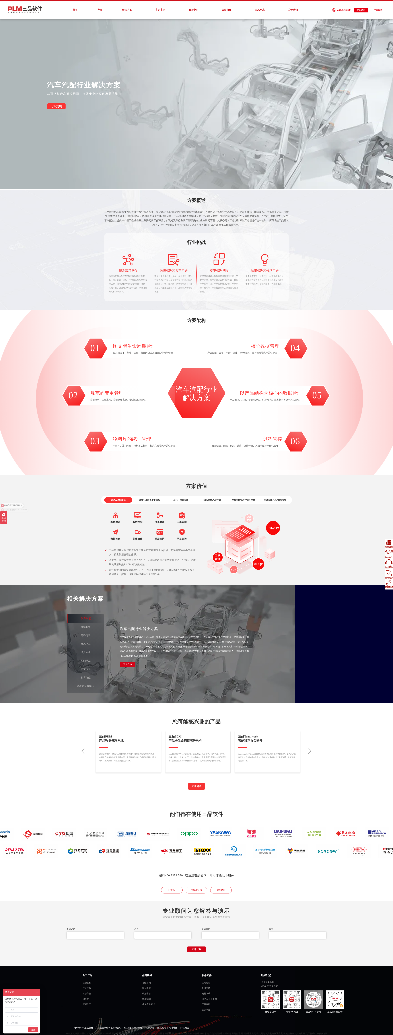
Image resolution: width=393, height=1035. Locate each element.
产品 (99, 9)
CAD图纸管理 (127, 1033)
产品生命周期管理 (231, 1033)
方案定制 (56, 106)
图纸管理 (176, 1033)
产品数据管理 (215, 1033)
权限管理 (79, 1033)
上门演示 (172, 890)
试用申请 (146, 993)
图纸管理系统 (247, 1033)
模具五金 (86, 652)
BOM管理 (194, 1033)
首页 (75, 9)
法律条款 (150, 1028)
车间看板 (166, 1033)
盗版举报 (206, 1010)
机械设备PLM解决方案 (294, 1033)
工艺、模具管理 (180, 500)
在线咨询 (146, 983)
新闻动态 (87, 1004)
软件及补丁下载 (209, 999)
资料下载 (206, 993)
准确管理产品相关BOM (275, 500)
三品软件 (25, 9)
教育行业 (86, 677)
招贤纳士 (87, 999)
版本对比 (98, 1033)
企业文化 (87, 983)
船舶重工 (86, 660)
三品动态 (260, 9)
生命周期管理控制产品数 (243, 500)
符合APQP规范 (118, 500)
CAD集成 (88, 1033)
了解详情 (378, 10)
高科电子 (86, 635)
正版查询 (206, 1004)
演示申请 (146, 988)
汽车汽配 (86, 618)
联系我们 (146, 999)
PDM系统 (204, 1033)
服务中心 (193, 9)
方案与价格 (196, 890)
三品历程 (87, 988)
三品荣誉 (87, 993)
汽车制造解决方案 (274, 1033)
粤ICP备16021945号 (133, 1028)
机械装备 (86, 627)
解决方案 (127, 9)
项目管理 (157, 1033)
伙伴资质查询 (148, 1004)
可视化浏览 (259, 1033)
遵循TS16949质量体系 (149, 500)
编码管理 (139, 1033)
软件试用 (221, 890)
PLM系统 (185, 1033)
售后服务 (206, 983)
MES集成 (70, 1033)
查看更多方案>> (85, 686)
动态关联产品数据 (212, 500)
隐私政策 (161, 1028)
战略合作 (227, 9)
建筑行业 (86, 669)
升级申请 (206, 988)
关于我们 (293, 9)
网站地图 (173, 1028)
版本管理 (116, 1033)
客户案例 (160, 9)
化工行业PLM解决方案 (316, 1033)
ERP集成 (107, 1033)
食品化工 (86, 644)
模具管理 (148, 1033)
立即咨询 (196, 786)
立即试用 (361, 10)
